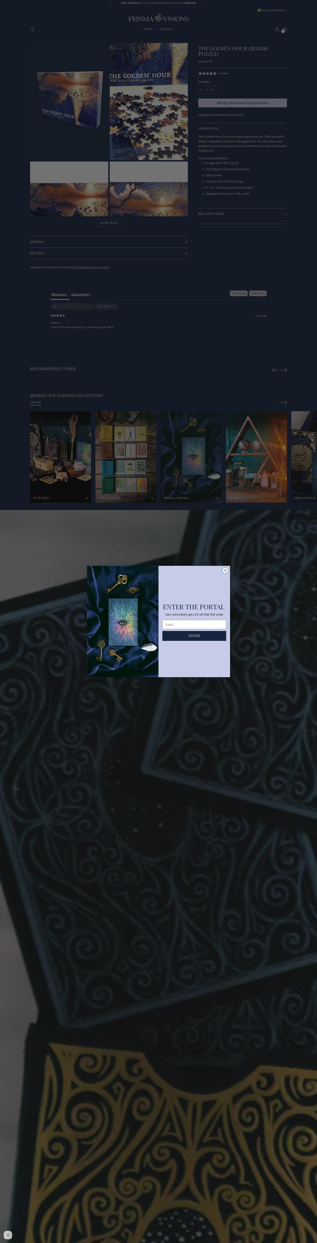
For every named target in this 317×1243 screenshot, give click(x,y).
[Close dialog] (225, 570)
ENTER (194, 636)
